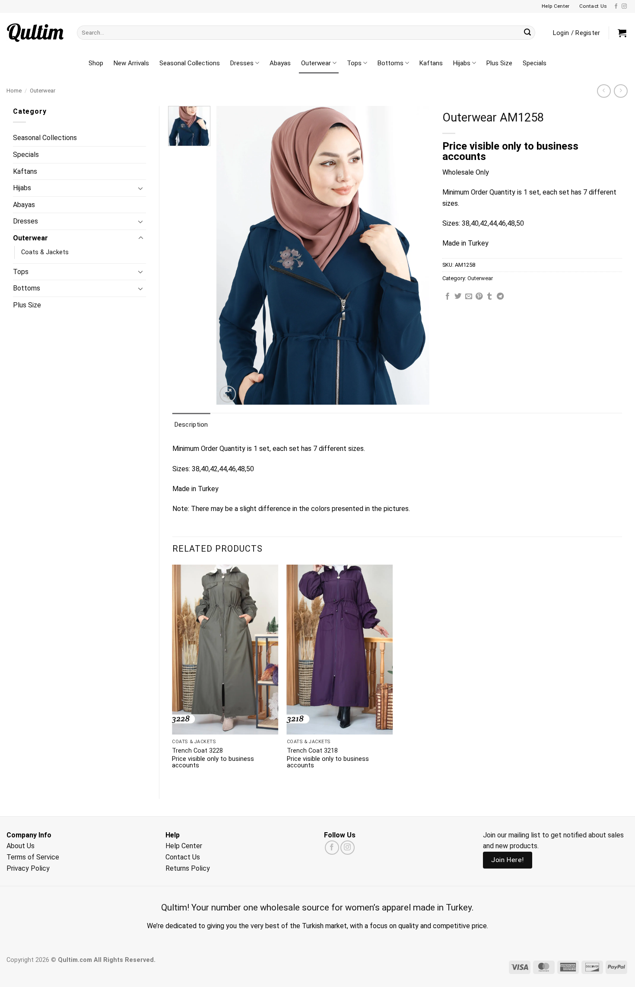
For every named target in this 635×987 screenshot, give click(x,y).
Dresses (242, 63)
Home (14, 90)
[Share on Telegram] (500, 296)
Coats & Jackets (45, 252)
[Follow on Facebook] (616, 6)
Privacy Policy (28, 868)
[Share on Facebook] (447, 296)
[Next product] (603, 91)
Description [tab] (191, 424)
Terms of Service (32, 857)
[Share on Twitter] (457, 296)
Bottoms (390, 63)
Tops (354, 63)
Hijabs (461, 63)
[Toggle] (141, 188)
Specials (534, 63)
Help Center (183, 846)
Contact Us (182, 857)
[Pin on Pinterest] (479, 296)
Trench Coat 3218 (312, 750)
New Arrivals (131, 63)
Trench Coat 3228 (197, 750)
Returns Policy (187, 868)
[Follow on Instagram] (624, 6)
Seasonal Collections (189, 63)
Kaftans (431, 63)
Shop (96, 63)
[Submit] (527, 33)
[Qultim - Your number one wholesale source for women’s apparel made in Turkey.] (35, 32)
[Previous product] (620, 91)
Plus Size (499, 63)
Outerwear (316, 63)
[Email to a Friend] (468, 296)
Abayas (280, 63)
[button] (622, 32)
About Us (20, 846)
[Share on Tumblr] (489, 296)
